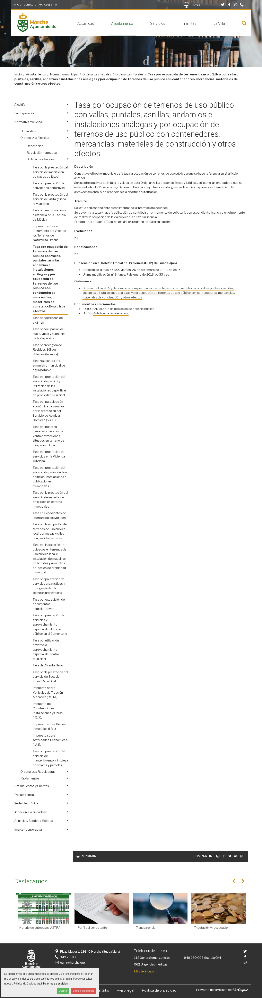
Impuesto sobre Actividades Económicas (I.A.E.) (50, 740)
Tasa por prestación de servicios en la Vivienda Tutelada (49, 456)
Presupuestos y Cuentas (31, 786)
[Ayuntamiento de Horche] (36, 31)
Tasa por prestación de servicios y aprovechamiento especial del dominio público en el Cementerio (50, 624)
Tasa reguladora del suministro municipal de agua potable (49, 365)
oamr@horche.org (72, 962)
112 (136, 958)
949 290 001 (69, 957)
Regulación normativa (42, 153)
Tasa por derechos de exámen (48, 320)
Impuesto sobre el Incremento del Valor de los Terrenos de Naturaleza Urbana (49, 233)
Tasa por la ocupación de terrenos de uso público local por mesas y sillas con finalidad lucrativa (50, 531)
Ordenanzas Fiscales (96, 74)
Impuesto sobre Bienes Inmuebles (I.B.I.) (49, 726)
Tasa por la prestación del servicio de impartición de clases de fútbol (50, 172)
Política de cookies (55, 983)
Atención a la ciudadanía (30, 812)
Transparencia (24, 795)
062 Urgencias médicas (150, 964)
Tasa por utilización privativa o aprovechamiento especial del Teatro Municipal (46, 650)
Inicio (17, 4)
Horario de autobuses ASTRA (40, 928)
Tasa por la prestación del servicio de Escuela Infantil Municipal (50, 676)
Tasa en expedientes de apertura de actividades (49, 515)
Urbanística (28, 131)
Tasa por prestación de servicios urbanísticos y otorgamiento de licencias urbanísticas (49, 586)
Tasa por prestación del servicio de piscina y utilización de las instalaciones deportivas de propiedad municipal (50, 386)
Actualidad (85, 23)
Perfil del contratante (92, 928)
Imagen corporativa (28, 829)
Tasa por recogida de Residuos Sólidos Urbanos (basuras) (47, 349)
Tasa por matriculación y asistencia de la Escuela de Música (49, 215)
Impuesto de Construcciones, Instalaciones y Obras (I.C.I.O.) (48, 711)
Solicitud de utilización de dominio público (125, 309)
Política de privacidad (159, 990)
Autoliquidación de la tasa (111, 313)
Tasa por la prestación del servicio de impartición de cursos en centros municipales (50, 499)
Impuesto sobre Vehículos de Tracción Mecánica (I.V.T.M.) (48, 692)
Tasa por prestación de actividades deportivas (49, 186)
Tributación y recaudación (211, 928)
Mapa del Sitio (48, 4)
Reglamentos (30, 778)
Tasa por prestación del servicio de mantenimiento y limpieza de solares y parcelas (50, 758)
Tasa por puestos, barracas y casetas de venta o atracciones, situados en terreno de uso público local (48, 436)
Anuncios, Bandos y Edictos (33, 821)
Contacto (30, 4)
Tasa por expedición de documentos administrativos (49, 604)
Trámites (189, 23)
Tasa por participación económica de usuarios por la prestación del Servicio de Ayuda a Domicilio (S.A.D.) (49, 411)
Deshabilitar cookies (83, 990)
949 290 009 (193, 958)
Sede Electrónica (26, 803)
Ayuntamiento (122, 23)
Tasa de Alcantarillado (48, 665)
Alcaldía (19, 105)
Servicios (157, 23)
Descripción (35, 146)
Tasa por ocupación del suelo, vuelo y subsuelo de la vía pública (49, 333)
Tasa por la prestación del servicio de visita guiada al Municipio (50, 199)
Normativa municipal (64, 74)
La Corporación (24, 113)
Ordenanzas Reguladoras (37, 772)
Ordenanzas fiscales (129, 74)
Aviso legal (125, 990)
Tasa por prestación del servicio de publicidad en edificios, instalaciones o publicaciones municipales (50, 477)
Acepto (63, 990)
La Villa (219, 23)
